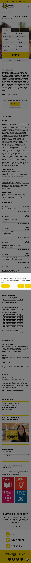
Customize (5, 286)
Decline (21, 286)
